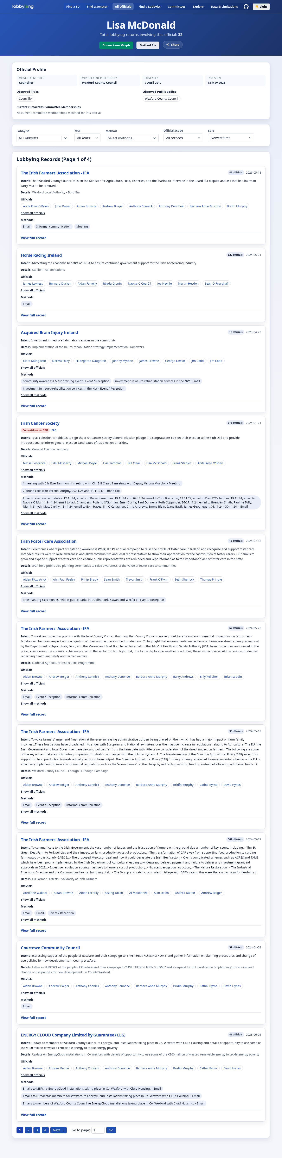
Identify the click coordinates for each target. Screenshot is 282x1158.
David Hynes (232, 785)
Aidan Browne (86, 206)
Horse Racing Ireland (41, 255)
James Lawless (33, 283)
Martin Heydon (188, 283)
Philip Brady (89, 579)
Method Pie (148, 45)
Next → (58, 1130)
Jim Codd (197, 361)
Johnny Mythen (122, 361)
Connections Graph (116, 45)
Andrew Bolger (112, 206)
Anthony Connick (141, 206)
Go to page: (81, 1130)
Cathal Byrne (208, 785)
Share (175, 45)
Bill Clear (134, 463)
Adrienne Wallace (35, 893)
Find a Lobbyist (149, 6)
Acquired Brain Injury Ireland (49, 332)
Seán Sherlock (184, 579)
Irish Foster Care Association (49, 541)
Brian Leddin (233, 677)
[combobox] (19, 138)
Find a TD (72, 6)
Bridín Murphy (237, 206)
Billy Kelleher (209, 677)
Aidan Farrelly (87, 283)
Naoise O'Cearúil (139, 283)
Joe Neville (164, 283)
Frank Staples (182, 463)
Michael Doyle (87, 463)
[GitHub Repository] (246, 6)
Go (111, 1130)
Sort (211, 130)
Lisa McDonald (156, 463)
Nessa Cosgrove (34, 463)
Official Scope (173, 130)
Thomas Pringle (211, 579)
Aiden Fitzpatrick (34, 579)
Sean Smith (112, 579)
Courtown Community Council (50, 947)
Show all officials (33, 213)
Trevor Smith (134, 579)
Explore (198, 6)
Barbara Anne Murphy (205, 206)
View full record (33, 238)
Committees (176, 6)
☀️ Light (261, 6)
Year (77, 130)
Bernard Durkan (60, 283)
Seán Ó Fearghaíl (217, 283)
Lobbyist (23, 131)
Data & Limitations (224, 6)
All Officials (123, 6)
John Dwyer (63, 206)
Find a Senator (97, 6)
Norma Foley (61, 361)
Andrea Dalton (185, 893)
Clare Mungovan (34, 361)
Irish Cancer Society (40, 423)
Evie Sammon (112, 463)
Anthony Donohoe (171, 206)
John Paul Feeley (63, 579)
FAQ (54, 430)
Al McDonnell (138, 893)
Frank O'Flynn (159, 579)
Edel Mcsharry (61, 463)
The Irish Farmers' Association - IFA (55, 173)
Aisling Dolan (114, 893)
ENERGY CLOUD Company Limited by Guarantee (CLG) (73, 1035)
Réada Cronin (112, 283)
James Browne (149, 361)
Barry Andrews (183, 677)
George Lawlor (175, 361)
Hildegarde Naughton (91, 361)
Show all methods (33, 395)
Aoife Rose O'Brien (36, 206)
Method (111, 131)
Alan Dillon (161, 893)
